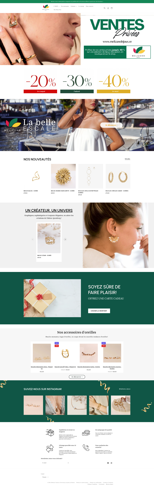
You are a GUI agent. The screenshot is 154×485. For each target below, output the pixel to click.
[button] (56, 6)
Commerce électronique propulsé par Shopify (65, 482)
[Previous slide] (32, 239)
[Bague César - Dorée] (48, 239)
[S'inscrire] (68, 463)
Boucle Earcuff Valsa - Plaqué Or (65, 367)
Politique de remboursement (82, 482)
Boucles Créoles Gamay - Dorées (117, 191)
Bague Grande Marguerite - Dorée (63, 191)
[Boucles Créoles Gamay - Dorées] (118, 177)
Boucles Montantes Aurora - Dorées (112, 367)
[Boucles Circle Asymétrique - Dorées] (90, 177)
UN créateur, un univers (49, 210)
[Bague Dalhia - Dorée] (36, 177)
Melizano (53, 482)
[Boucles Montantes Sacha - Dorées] (88, 353)
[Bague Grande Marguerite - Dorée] (63, 177)
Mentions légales (109, 484)
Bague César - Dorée (44, 255)
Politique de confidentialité (95, 482)
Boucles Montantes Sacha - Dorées (88, 367)
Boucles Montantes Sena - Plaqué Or (42, 367)
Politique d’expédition (92, 484)
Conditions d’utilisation (108, 482)
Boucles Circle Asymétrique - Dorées (88, 191)
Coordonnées (101, 484)
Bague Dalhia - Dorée (31, 191)
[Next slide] (65, 239)
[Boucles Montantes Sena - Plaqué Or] (41, 353)
